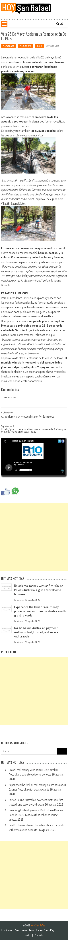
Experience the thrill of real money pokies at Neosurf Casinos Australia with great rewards (40, 611)
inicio (39, 45)
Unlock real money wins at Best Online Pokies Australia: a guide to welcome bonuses (38, 590)
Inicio (27, 935)
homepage (8, 45)
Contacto (38, 935)
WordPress (21, 930)
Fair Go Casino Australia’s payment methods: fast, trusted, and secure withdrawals (36, 632)
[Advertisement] (34, 537)
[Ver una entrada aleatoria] (61, 24)
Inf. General (25, 45)
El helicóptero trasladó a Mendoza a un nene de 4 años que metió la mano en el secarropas (33, 430)
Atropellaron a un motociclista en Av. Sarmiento (27, 416)
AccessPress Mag (45, 930)
